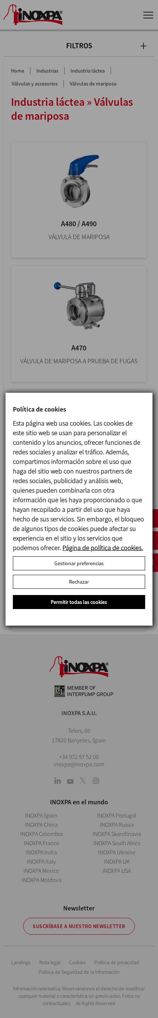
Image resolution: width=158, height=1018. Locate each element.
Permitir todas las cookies (79, 602)
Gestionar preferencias (79, 563)
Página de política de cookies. (102, 547)
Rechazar (79, 581)
